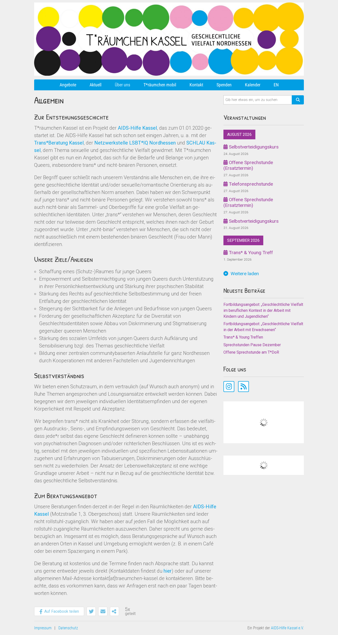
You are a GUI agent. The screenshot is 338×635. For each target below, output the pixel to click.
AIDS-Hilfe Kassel (137, 128)
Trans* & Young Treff (250, 252)
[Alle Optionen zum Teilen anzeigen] (114, 611)
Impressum (42, 628)
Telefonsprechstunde (250, 184)
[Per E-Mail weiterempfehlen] (102, 611)
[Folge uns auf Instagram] (228, 386)
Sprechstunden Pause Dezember (252, 344)
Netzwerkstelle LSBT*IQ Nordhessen (135, 143)
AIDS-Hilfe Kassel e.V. (287, 628)
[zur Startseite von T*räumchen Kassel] (169, 4)
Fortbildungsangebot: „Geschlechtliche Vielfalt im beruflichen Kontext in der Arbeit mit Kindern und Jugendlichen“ (263, 310)
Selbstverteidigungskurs (253, 147)
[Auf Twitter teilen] (91, 611)
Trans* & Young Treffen (243, 337)
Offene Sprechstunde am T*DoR (251, 352)
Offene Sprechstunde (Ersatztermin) (248, 165)
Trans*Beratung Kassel (59, 143)
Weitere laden (245, 273)
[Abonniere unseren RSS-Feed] (243, 386)
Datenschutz (68, 628)
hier (168, 571)
